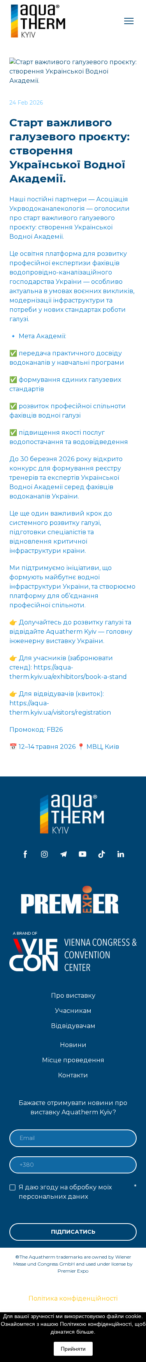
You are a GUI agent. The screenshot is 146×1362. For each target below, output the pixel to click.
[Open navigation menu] (129, 21)
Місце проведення (73, 1060)
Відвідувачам (73, 1026)
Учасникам (73, 1010)
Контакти (73, 1075)
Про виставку (73, 995)
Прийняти (73, 1349)
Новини (73, 1045)
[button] (25, 854)
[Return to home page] (39, 21)
